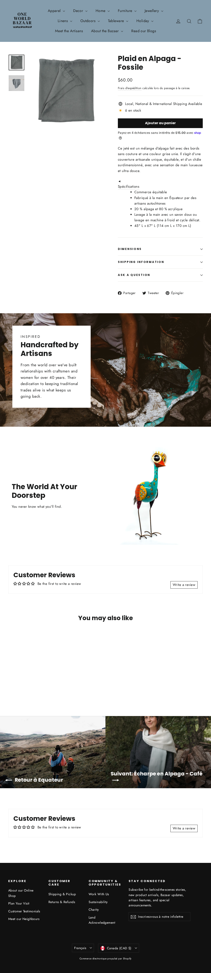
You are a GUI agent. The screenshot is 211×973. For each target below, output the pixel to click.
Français (80, 948)
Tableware (116, 21)
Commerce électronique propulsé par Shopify (105, 958)
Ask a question (134, 275)
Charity (94, 909)
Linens (63, 21)
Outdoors (88, 21)
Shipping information (141, 262)
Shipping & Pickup (62, 894)
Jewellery (152, 10)
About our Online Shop (21, 893)
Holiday (143, 21)
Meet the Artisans (69, 31)
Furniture (125, 10)
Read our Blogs (143, 31)
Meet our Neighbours (23, 918)
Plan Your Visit (18, 903)
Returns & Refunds (61, 902)
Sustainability (98, 902)
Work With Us (99, 894)
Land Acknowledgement (102, 920)
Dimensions (130, 249)
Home (101, 10)
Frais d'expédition (130, 88)
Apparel (55, 10)
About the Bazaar (105, 31)
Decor (78, 10)
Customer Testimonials (24, 911)
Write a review (184, 584)
